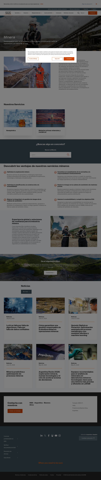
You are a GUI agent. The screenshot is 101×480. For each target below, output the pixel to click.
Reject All (57, 58)
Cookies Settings (33, 58)
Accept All (69, 58)
